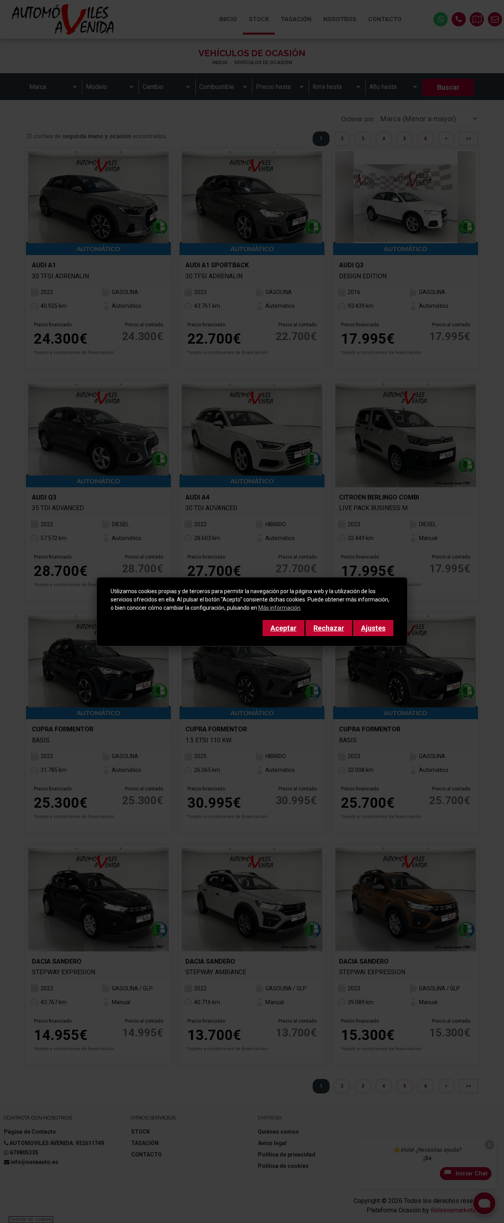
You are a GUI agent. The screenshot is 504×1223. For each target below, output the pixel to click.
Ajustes (373, 628)
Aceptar (283, 628)
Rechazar (328, 628)
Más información (279, 608)
